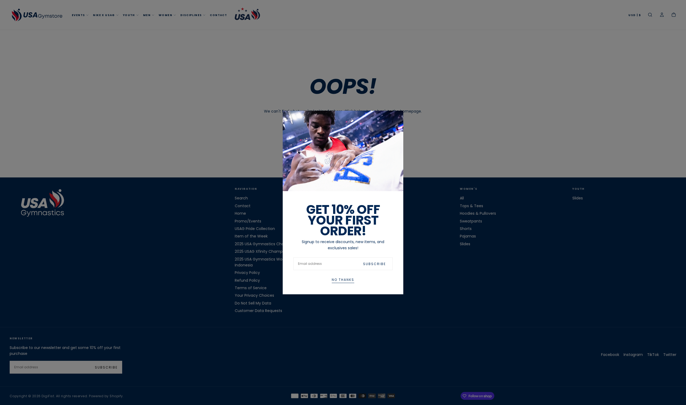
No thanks (343, 279)
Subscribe (374, 264)
